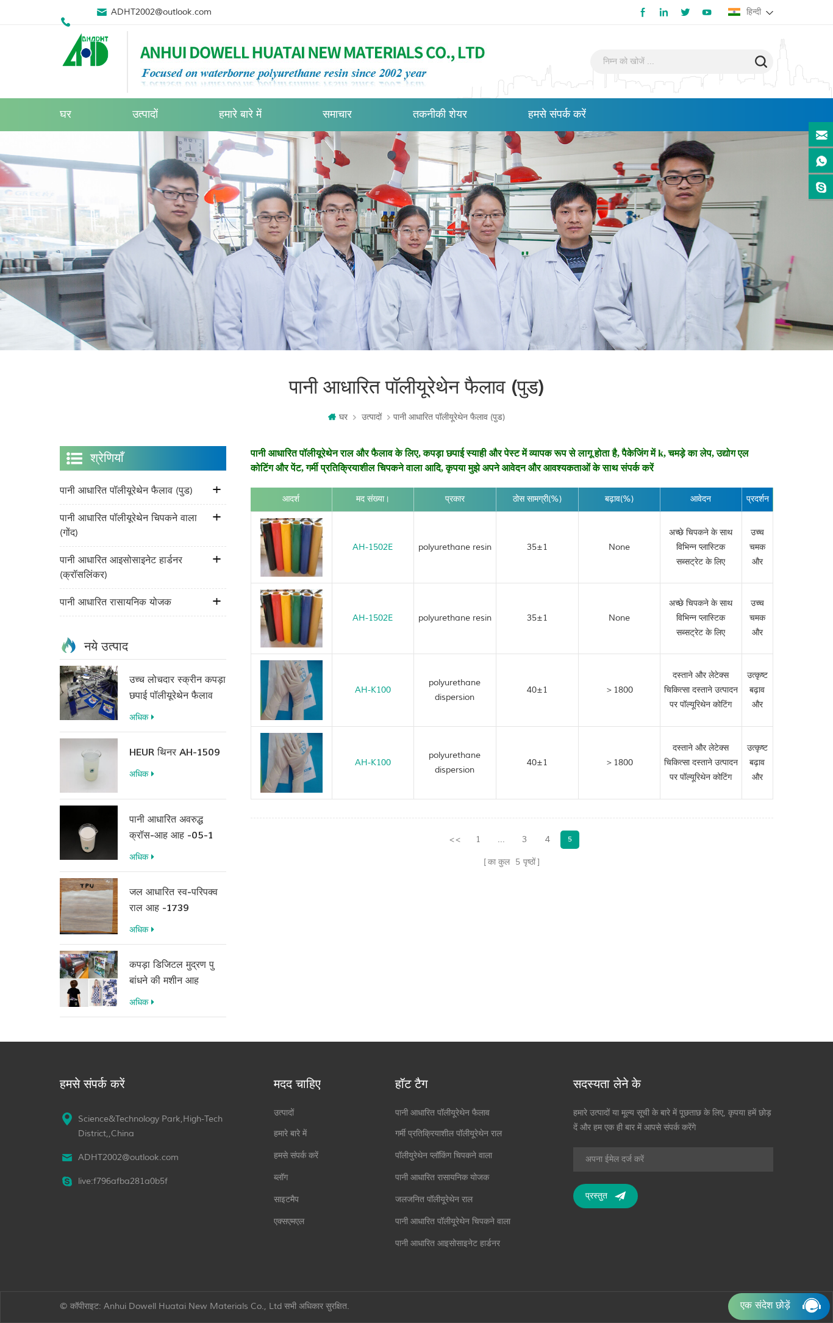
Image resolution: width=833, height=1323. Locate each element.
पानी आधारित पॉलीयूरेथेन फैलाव (442, 1113)
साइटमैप (286, 1199)
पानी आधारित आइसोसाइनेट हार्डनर (447, 1243)
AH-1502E (372, 547)
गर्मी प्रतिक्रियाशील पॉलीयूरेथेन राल (448, 1133)
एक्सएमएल (289, 1221)
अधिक (138, 717)
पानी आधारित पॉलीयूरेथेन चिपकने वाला (452, 1221)
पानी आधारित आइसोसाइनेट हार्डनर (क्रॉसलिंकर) (121, 567)
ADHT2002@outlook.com (161, 12)
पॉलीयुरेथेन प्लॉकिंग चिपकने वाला (443, 1155)
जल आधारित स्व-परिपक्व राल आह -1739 (173, 900)
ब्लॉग (281, 1177)
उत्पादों (145, 114)
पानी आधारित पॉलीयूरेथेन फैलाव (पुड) (126, 491)
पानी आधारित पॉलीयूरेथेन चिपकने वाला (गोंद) (128, 525)
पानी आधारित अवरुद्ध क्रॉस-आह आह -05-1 (171, 827)
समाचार (337, 114)
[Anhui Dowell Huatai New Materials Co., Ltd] (87, 51)
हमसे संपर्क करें (557, 114)
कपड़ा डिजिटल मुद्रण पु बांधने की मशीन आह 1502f (171, 974)
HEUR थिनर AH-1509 (174, 752)
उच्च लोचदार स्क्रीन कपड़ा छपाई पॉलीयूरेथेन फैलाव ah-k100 (177, 689)
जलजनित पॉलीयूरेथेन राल (434, 1199)
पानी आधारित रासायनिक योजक (115, 602)
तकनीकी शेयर (440, 114)
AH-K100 (373, 690)
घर (65, 114)
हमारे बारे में (240, 114)
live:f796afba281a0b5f (123, 1181)
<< (455, 839)
